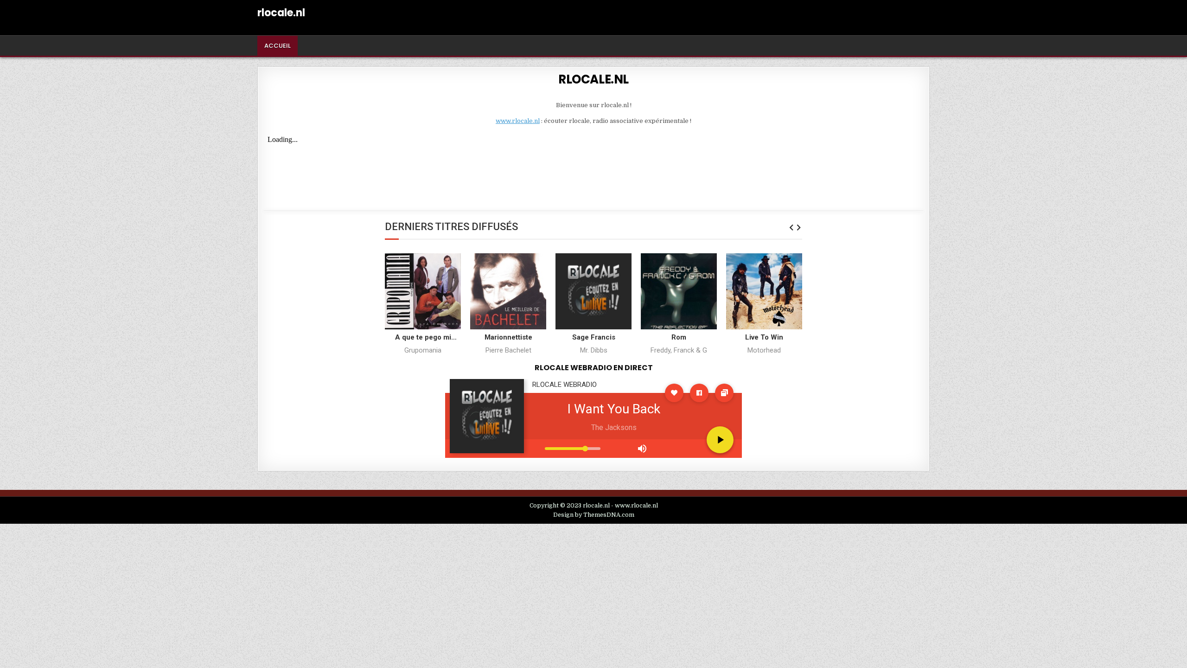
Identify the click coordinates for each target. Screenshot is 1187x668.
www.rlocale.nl (518, 120)
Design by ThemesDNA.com (593, 515)
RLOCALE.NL (593, 79)
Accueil (277, 45)
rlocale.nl (281, 13)
